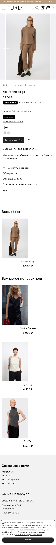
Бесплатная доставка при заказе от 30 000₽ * (28, 2)
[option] (28, 46)
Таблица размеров (22, 111)
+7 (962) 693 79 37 (11, 513)
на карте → (8, 508)
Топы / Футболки (26, 85)
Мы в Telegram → (10, 480)
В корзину (11, 140)
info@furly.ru (8, 472)
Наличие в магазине (13, 122)
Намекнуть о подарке (18, 168)
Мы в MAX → (8, 484)
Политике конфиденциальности (28, 535)
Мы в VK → (7, 476)
